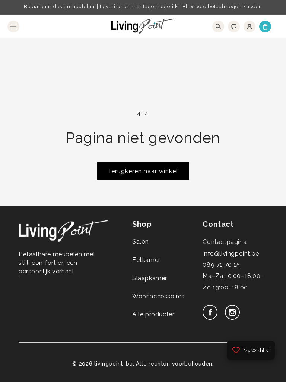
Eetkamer (146, 259)
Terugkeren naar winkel (143, 171)
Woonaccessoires (158, 296)
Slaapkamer (149, 278)
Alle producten (154, 314)
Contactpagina (225, 241)
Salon (140, 241)
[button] (13, 26)
